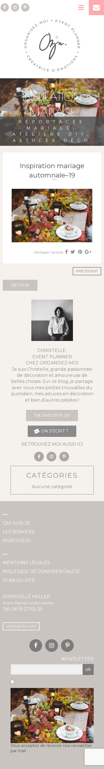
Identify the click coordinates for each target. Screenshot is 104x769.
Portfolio (17, 540)
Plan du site (19, 580)
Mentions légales (26, 562)
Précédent (87, 271)
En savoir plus (52, 415)
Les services (19, 531)
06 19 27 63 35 (27, 609)
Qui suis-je (16, 523)
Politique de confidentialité (41, 571)
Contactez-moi (21, 626)
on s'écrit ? (54, 431)
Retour (20, 285)
